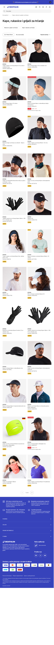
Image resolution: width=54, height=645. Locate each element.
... (10, 15)
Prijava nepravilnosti (18, 569)
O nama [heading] (5, 530)
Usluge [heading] (5, 518)
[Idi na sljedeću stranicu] (32, 492)
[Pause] (50, 2)
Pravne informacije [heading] (8, 524)
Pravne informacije (7, 569)
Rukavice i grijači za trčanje (11, 27)
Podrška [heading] (5, 512)
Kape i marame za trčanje (28, 27)
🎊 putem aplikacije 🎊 (25, 2)
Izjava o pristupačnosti (29, 569)
